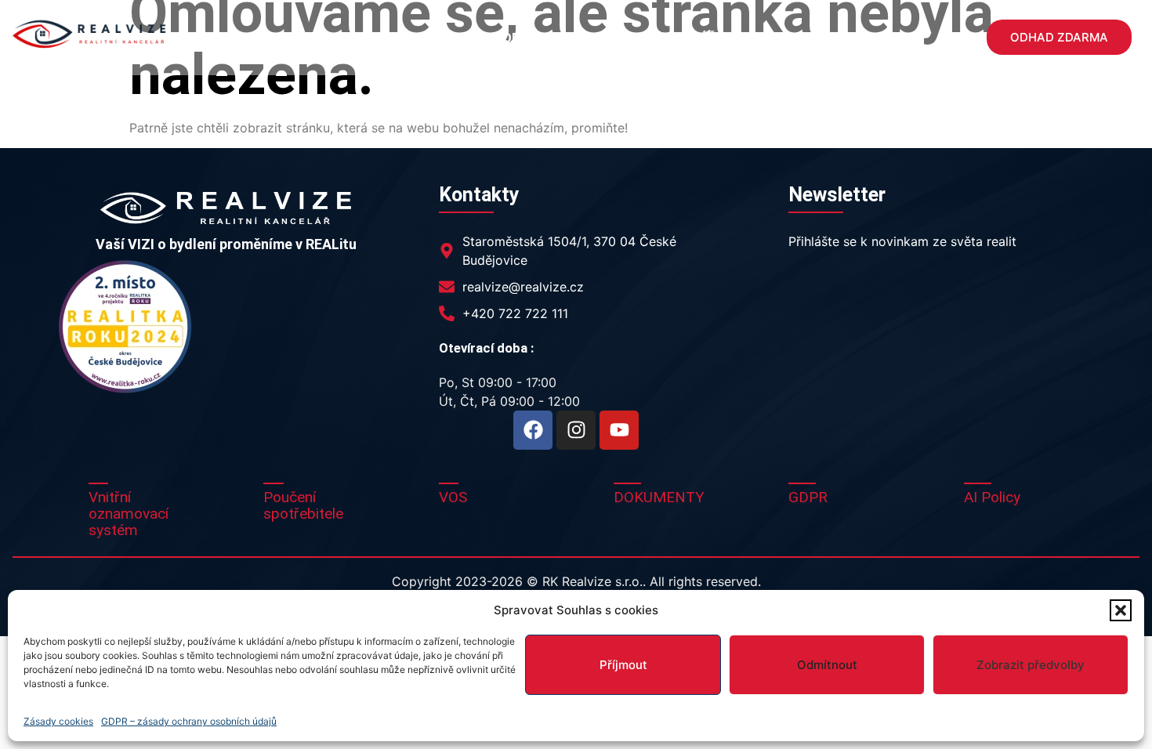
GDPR (808, 497)
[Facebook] (532, 430)
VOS (453, 497)
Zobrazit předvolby (1030, 664)
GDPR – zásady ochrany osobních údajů (189, 721)
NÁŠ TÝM (719, 37)
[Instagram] (576, 430)
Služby (441, 37)
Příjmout (623, 664)
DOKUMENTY (659, 497)
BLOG (788, 37)
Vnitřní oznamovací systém (128, 513)
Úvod (268, 37)
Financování (631, 37)
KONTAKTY (862, 37)
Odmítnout (827, 664)
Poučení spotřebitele (303, 505)
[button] (1120, 610)
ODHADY (528, 37)
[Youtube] (619, 430)
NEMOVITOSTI (352, 37)
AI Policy (992, 497)
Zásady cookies (58, 721)
